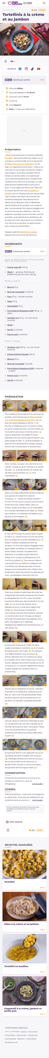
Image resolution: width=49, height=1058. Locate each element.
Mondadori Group (11, 1042)
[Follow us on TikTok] (32, 69)
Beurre (10, 287)
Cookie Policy (33, 1035)
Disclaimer (21, 1039)
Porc (9, 297)
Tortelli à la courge (28, 232)
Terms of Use (33, 1031)
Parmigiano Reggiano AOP (20, 311)
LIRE (41, 887)
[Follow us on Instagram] (26, 69)
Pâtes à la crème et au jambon (20, 164)
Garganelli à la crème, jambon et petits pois (23, 1009)
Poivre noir (12, 334)
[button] (35, 783)
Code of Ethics (31, 1039)
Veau (9, 301)
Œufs (9, 272)
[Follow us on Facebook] (20, 69)
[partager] (5, 61)
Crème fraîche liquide (17, 354)
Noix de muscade (15, 292)
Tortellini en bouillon (16, 966)
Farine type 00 (14, 267)
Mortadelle (12, 306)
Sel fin (10, 330)
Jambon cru (13, 318)
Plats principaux (8, 10)
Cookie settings (10, 1039)
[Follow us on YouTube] (39, 69)
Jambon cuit (13, 347)
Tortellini (9, 158)
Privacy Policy (22, 1035)
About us (24, 1031)
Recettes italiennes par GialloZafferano (20, 3)
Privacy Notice (10, 1035)
